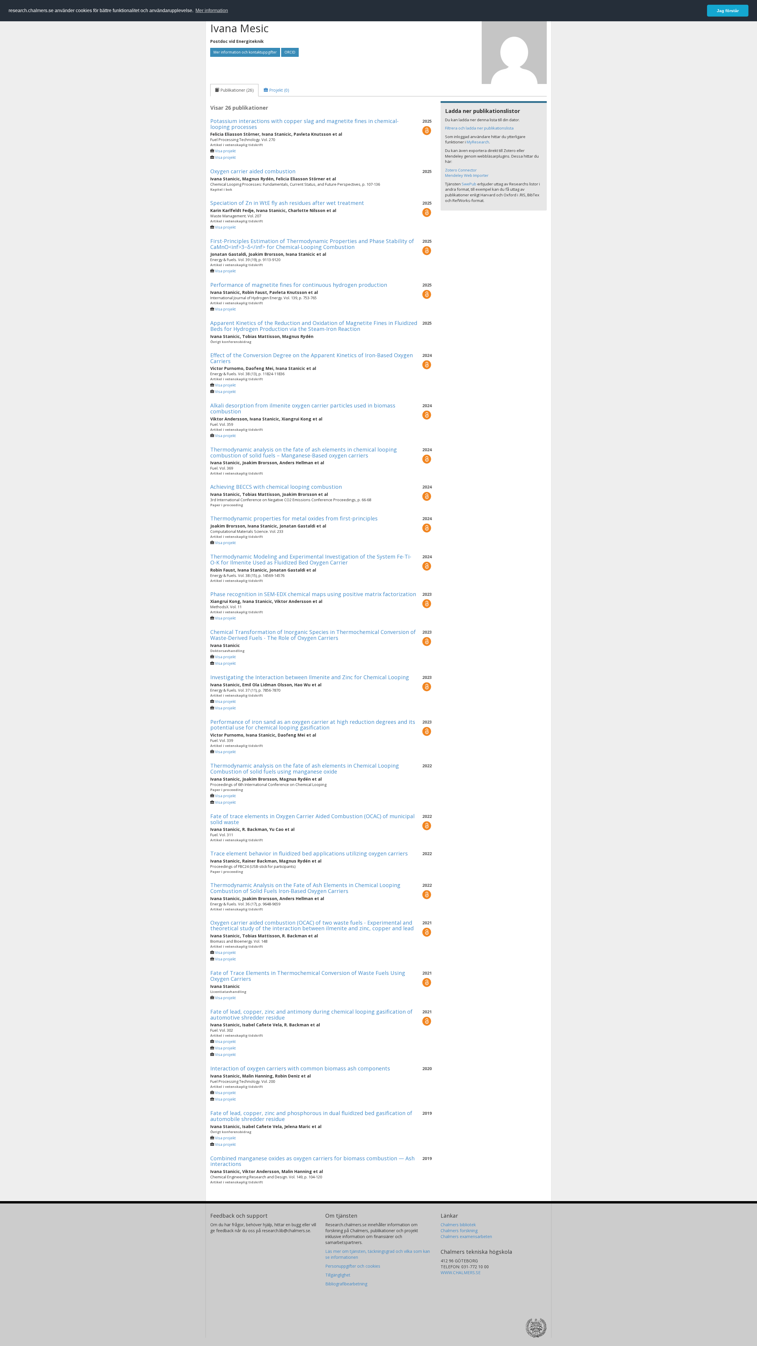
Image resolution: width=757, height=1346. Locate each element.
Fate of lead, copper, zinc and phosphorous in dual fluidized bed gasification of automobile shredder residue (311, 1115)
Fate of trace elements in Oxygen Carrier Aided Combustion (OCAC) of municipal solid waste (312, 819)
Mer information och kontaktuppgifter (245, 52)
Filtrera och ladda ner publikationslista (479, 128)
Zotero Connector (461, 170)
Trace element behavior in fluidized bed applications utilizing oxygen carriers (309, 853)
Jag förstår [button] (728, 10)
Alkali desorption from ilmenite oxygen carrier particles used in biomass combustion (302, 408)
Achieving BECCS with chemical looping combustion (276, 486)
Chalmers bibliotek (458, 1224)
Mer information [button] (211, 10)
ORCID (289, 52)
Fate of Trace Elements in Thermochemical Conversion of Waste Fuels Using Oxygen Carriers (307, 975)
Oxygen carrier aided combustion (252, 171)
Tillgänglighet (337, 1275)
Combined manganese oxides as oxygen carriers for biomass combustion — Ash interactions (312, 1161)
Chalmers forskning (459, 1230)
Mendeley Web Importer (467, 175)
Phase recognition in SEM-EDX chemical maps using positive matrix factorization (313, 594)
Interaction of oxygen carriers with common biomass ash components (300, 1068)
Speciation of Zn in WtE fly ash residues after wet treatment (287, 202)
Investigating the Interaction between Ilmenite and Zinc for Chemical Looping (309, 677)
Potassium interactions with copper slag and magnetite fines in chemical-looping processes (304, 123)
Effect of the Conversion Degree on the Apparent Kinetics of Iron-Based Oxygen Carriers (311, 358)
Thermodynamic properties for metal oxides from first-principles (294, 518)
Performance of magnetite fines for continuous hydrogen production (298, 284)
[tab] (234, 90)
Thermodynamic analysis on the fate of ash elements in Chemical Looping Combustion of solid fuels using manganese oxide (304, 768)
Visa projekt (225, 150)
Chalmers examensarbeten (466, 1236)
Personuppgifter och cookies (352, 1266)
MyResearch (478, 142)
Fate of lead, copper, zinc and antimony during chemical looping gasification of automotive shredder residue (311, 1014)
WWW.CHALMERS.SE (461, 1272)
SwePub (469, 184)
